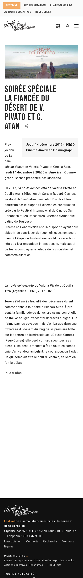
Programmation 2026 (27, 560)
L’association (13, 541)
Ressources (36, 564)
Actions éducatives (15, 564)
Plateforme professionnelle (58, 560)
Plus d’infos (13, 373)
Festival (8, 560)
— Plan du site (53, 564)
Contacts (32, 541)
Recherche (50, 541)
